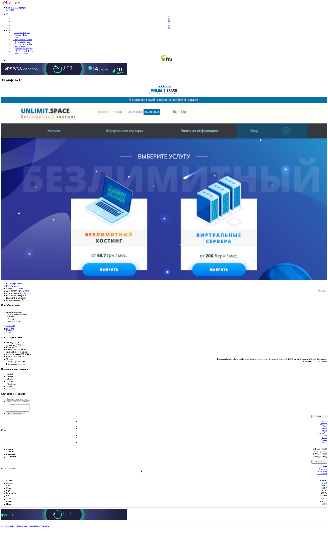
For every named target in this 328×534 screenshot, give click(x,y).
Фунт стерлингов (22, 42)
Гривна (324, 428)
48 (169, 26)
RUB (8, 30)
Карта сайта (29, 526)
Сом (325, 435)
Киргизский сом (21, 46)
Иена (324, 442)
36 (169, 23)
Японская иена (21, 53)
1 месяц (319, 462)
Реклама (19, 526)
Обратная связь (7, 526)
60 (169, 28)
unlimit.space (17, 288)
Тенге (324, 438)
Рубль (319, 417)
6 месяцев (322, 471)
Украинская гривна (23, 39)
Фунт (324, 431)
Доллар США (20, 35)
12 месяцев (322, 474)
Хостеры (10, 10)
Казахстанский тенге (23, 49)
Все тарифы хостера (15, 284)
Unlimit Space (164, 86)
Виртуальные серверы (16, 7)
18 (7, 14)
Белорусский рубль (23, 44)
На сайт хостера (13, 286)
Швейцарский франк (23, 51)
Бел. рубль (322, 433)
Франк (324, 440)
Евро (16, 37)
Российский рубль (22, 33)
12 (169, 16)
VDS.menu (10, 325)
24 (169, 21)
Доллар (323, 424)
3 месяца (323, 469)
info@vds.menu (42, 526)
